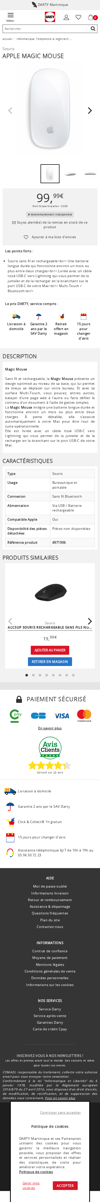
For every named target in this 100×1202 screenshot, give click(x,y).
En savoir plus (50, 728)
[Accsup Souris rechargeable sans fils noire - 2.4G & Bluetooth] (50, 591)
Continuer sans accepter (60, 1112)
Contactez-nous (50, 926)
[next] (89, 110)
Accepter (65, 1185)
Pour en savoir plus (60, 1098)
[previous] (10, 110)
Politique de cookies (36, 1172)
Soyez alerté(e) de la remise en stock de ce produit (51, 225)
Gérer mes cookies (31, 1185)
